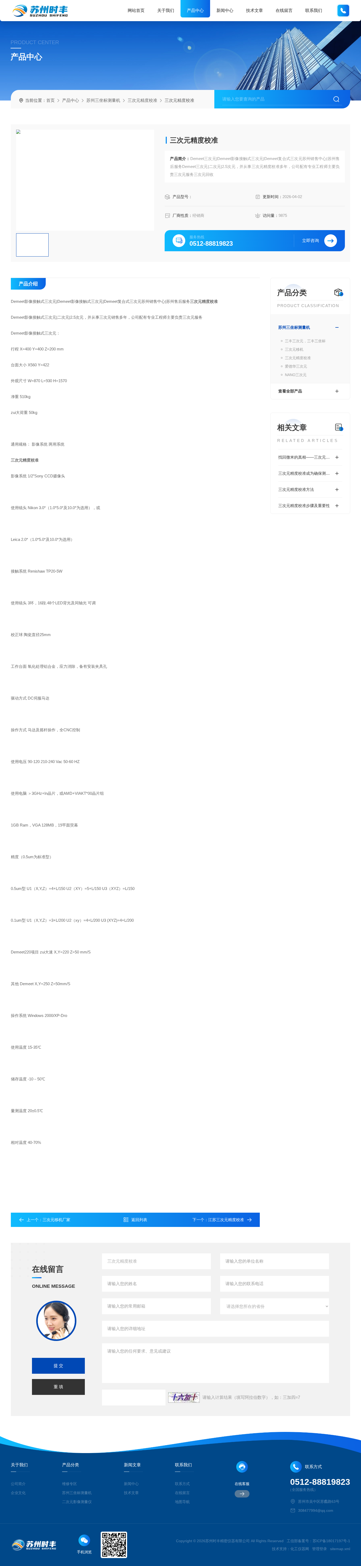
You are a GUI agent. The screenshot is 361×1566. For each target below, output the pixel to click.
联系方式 (182, 1484)
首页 (50, 100)
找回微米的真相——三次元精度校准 (310, 457)
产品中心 (195, 10)
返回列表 (139, 1219)
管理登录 (319, 1549)
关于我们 (165, 10)
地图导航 (182, 1502)
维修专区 (69, 1484)
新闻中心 (224, 10)
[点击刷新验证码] (184, 1397)
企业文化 (18, 1493)
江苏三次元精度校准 (226, 1219)
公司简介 (18, 1484)
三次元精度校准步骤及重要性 (304, 505)
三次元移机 (294, 349)
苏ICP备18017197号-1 (331, 1541)
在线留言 (284, 10)
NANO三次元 (296, 375)
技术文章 (254, 10)
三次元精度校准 (142, 100)
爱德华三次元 (296, 366)
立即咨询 (310, 240)
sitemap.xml (340, 1549)
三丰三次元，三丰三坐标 (305, 341)
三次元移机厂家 (56, 1219)
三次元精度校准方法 (296, 489)
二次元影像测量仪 (77, 1502)
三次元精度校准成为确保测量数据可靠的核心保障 (310, 473)
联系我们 (313, 10)
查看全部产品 (290, 391)
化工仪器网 (299, 1549)
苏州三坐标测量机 (103, 100)
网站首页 (136, 10)
